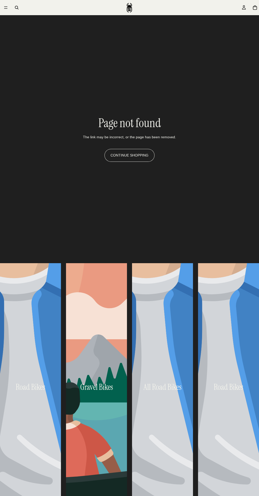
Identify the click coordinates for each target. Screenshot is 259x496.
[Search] (16, 7)
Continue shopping (129, 155)
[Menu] (6, 7)
